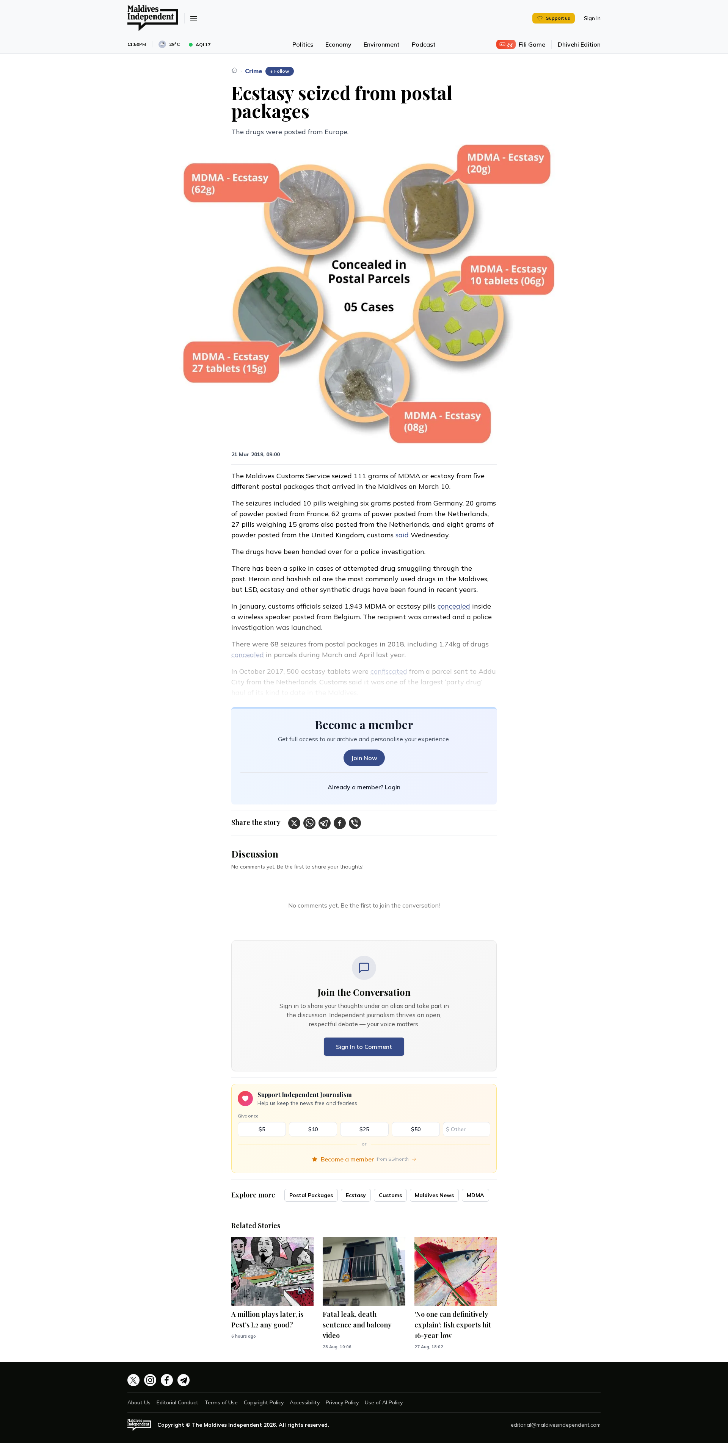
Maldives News (434, 1195)
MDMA (475, 1195)
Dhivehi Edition (579, 44)
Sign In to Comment (364, 1046)
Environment (382, 44)
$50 (415, 1129)
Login (392, 787)
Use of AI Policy (384, 1402)
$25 (364, 1129)
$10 (313, 1129)
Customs (390, 1195)
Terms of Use (221, 1402)
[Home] (234, 70)
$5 (262, 1129)
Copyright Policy (264, 1402)
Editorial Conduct (177, 1402)
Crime (253, 71)
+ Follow (279, 71)
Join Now (364, 758)
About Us (139, 1402)
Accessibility (305, 1402)
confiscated (388, 671)
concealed (454, 606)
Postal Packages (311, 1195)
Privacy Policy (342, 1402)
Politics (302, 44)
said (402, 535)
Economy (338, 44)
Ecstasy (356, 1195)
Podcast (424, 44)
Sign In (592, 18)
